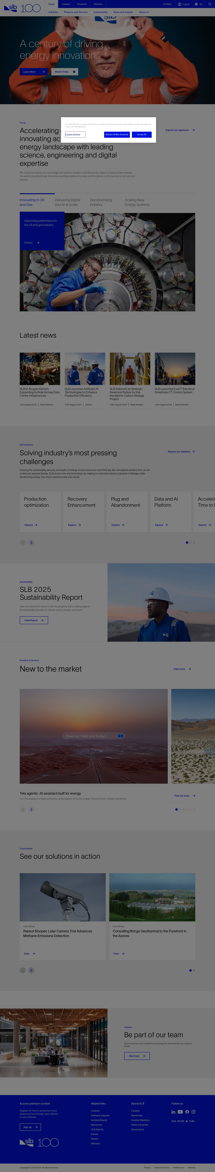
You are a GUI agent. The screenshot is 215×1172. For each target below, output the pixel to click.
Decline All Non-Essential (117, 134)
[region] (108, 130)
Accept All (141, 134)
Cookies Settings (72, 134)
